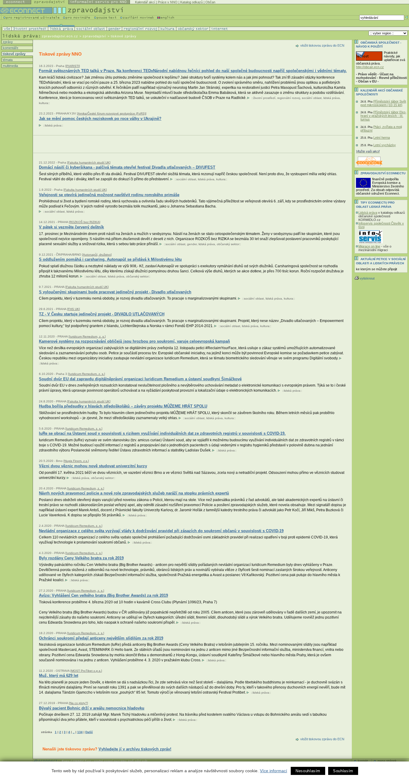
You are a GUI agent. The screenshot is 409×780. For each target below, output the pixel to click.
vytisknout (367, 278)
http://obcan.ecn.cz (370, 67)
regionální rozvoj (288, 98)
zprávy (7, 42)
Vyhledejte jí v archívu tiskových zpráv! (135, 749)
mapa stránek (387, 760)
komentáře (10, 48)
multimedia (10, 66)
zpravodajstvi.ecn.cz (60, 36)
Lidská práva (367, 212)
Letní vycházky (384, 145)
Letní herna (381, 137)
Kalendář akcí (145, 2)
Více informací (273, 770)
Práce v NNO (168, 2)
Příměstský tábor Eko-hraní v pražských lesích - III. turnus (383, 115)
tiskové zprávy (13, 54)
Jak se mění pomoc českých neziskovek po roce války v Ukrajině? (100, 118)
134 (80, 732)
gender (192, 244)
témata (7, 60)
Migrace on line (369, 246)
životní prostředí (264, 98)
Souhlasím (343, 771)
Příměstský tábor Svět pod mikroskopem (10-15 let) (383, 103)
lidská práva (331, 98)
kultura (43, 103)
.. (74, 732)
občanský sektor (228, 244)
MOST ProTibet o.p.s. (86, 670)
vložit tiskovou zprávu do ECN (322, 45)
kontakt (363, 760)
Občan (210, 2)
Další (89, 732)
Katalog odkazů (191, 2)
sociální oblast (312, 98)
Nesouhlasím (308, 771)
